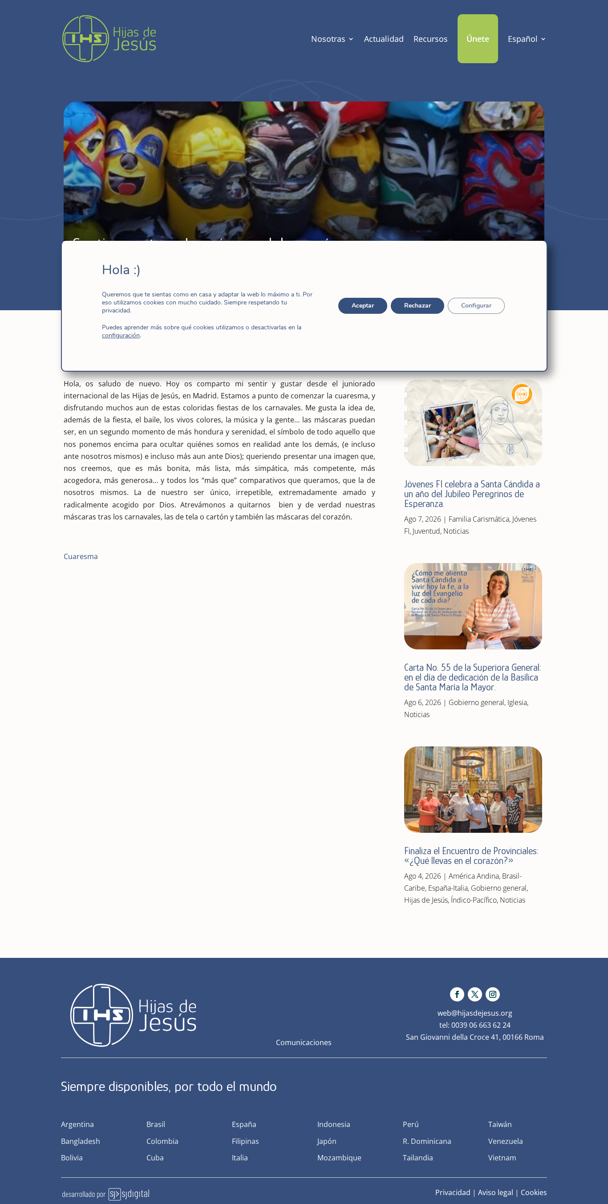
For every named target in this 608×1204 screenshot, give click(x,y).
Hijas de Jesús (426, 900)
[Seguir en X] (475, 994)
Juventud (426, 531)
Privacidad (452, 1192)
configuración (121, 336)
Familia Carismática (479, 519)
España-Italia (448, 888)
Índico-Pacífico (474, 900)
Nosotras (328, 38)
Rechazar (417, 305)
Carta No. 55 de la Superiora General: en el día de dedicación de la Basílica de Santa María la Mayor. (472, 677)
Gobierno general (476, 702)
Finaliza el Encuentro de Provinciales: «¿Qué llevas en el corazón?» (471, 855)
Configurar (476, 305)
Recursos (430, 38)
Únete (477, 38)
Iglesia (517, 702)
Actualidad (384, 38)
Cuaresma (81, 556)
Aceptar (362, 305)
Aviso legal (495, 1192)
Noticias (456, 531)
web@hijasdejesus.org (475, 1013)
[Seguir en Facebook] (457, 994)
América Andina (474, 876)
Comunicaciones (304, 1042)
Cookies (534, 1192)
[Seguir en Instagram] (493, 994)
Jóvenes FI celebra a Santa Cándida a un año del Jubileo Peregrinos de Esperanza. (472, 493)
